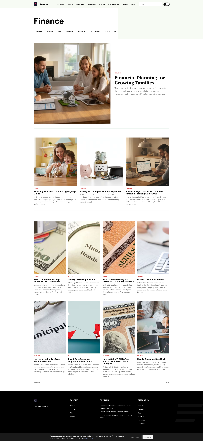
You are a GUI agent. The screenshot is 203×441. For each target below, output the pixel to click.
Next (167, 383)
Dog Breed (69, 31)
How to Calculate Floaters (150, 279)
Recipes (102, 4)
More (133, 4)
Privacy (72, 413)
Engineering (95, 31)
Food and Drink (110, 31)
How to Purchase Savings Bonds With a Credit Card (47, 280)
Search (72, 416)
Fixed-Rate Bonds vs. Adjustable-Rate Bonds (80, 360)
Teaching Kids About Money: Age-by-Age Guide (55, 192)
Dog (59, 31)
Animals (61, 4)
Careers (50, 31)
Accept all (148, 437)
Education (82, 31)
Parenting (80, 4)
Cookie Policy (88, 438)
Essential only (135, 437)
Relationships (113, 4)
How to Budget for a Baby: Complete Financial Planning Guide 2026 (144, 192)
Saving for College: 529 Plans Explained (100, 191)
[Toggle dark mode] (166, 4)
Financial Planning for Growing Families (140, 80)
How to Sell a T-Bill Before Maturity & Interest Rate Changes (116, 361)
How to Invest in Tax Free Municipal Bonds (47, 360)
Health (70, 4)
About (72, 406)
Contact (73, 409)
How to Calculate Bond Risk (151, 359)
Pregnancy (91, 4)
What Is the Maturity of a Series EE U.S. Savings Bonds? (118, 280)
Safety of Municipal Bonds (81, 279)
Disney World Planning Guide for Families (114, 412)
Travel (125, 4)
